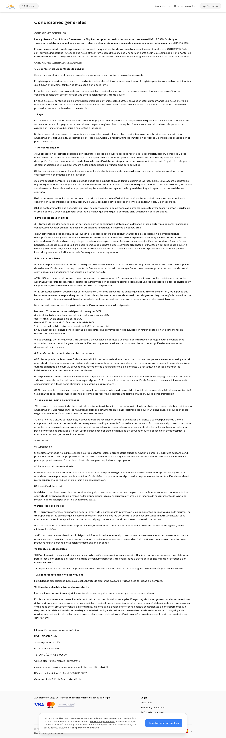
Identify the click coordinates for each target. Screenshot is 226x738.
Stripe (106, 697)
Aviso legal (146, 702)
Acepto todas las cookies (164, 723)
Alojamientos (162, 6)
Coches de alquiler (185, 6)
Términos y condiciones (153, 707)
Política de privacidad (152, 712)
